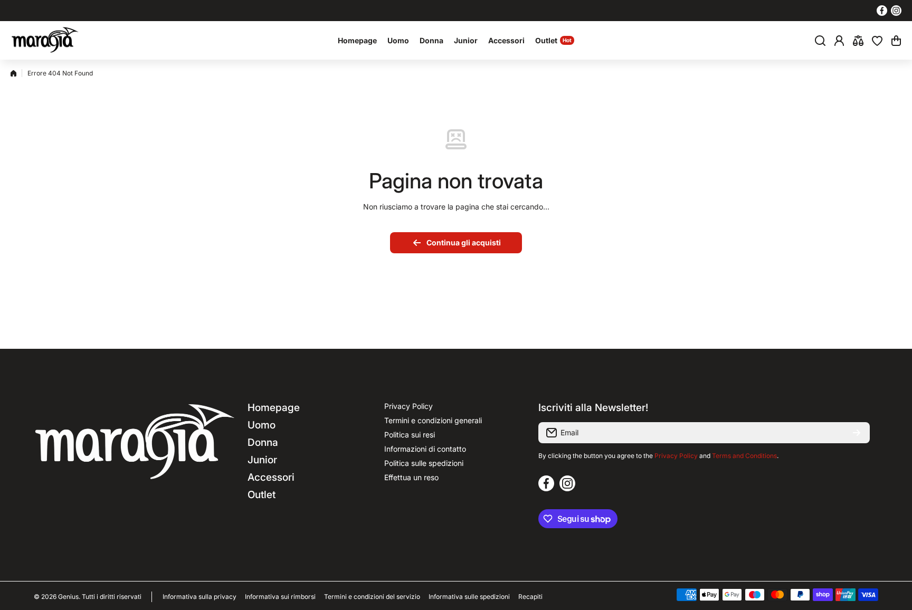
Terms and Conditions (744, 456)
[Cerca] (820, 40)
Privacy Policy (676, 456)
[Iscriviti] (856, 432)
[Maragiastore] (45, 40)
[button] (896, 40)
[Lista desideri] (877, 40)
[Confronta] (858, 40)
